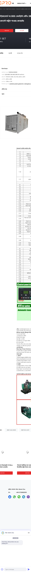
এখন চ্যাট (22, 30)
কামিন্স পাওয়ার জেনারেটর (11, 430)
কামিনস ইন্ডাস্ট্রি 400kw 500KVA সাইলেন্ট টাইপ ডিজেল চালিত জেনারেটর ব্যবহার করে (11, 467)
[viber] (28, 496)
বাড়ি (1, 9)
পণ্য (4, 9)
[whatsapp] (14, 496)
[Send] (28, 569)
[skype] (23, 496)
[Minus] (29, 533)
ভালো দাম (7, 30)
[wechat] (19, 496)
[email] (9, 496)
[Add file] (2, 569)
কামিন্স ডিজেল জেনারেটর (10, 9)
